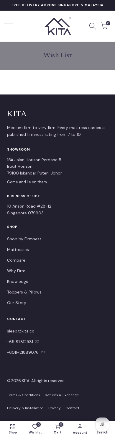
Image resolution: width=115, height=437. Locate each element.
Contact (72, 408)
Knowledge (17, 281)
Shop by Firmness (24, 239)
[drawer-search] (92, 26)
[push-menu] (8, 26)
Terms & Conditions (23, 395)
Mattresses (18, 249)
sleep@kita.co (20, 331)
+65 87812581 (23, 341)
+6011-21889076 (26, 352)
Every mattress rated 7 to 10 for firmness (57, 5)
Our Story (16, 302)
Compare (16, 260)
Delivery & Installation (25, 408)
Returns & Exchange (62, 395)
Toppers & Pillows (24, 292)
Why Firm (16, 270)
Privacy (54, 408)
